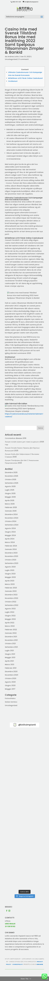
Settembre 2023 (11, 563)
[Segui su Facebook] (7, 911)
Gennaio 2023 (11, 591)
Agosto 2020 (10, 682)
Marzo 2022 (10, 626)
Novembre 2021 (11, 640)
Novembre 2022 (11, 598)
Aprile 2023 (9, 581)
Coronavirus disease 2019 (15, 438)
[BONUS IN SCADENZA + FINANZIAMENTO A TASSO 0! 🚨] (24, 757)
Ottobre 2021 (10, 643)
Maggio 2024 (10, 535)
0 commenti (23, 59)
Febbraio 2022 (11, 629)
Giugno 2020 (10, 685)
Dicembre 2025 (11, 472)
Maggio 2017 (10, 689)
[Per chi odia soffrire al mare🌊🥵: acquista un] (24, 827)
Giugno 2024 (10, 532)
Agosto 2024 (10, 528)
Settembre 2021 (11, 647)
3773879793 (10, 926)
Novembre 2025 (11, 476)
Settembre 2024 (11, 525)
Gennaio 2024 (11, 549)
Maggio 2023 (10, 577)
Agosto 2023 (10, 567)
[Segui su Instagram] (9, 911)
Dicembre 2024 (11, 514)
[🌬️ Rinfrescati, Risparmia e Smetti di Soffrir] (24, 845)
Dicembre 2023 (11, 553)
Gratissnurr (13, 81)
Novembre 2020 (11, 675)
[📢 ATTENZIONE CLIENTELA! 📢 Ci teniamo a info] (24, 810)
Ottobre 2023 (10, 560)
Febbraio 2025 (11, 507)
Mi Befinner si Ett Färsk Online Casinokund (25, 78)
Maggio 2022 (10, 619)
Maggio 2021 (10, 657)
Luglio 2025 (9, 490)
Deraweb (40, 964)
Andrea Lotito (13, 56)
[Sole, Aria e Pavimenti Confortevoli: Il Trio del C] (24, 775)
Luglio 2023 (9, 570)
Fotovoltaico (10, 698)
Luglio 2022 (9, 612)
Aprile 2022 (9, 623)
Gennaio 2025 (11, 511)
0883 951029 (10, 924)
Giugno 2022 (10, 616)
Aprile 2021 (9, 661)
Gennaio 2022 (11, 633)
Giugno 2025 (10, 493)
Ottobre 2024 (10, 521)
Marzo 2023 (10, 584)
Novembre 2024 (11, 518)
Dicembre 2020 (11, 671)
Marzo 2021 (9, 664)
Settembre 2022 (11, 605)
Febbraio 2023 (11, 588)
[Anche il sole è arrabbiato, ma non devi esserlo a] (24, 880)
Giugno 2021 (10, 654)
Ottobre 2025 (10, 479)
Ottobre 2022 (10, 602)
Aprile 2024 (9, 539)
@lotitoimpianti (27, 724)
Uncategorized (11, 59)
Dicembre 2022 (11, 595)
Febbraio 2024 (11, 546)
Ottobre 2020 (10, 678)
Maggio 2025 (10, 497)
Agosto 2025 (10, 486)
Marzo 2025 (10, 504)
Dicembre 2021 (11, 636)
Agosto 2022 (10, 608)
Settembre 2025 (11, 483)
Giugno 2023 (10, 574)
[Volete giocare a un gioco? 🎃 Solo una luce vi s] (24, 739)
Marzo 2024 (10, 542)
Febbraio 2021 (10, 668)
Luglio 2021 (9, 650)
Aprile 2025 (9, 500)
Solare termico (11, 702)
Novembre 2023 (11, 556)
